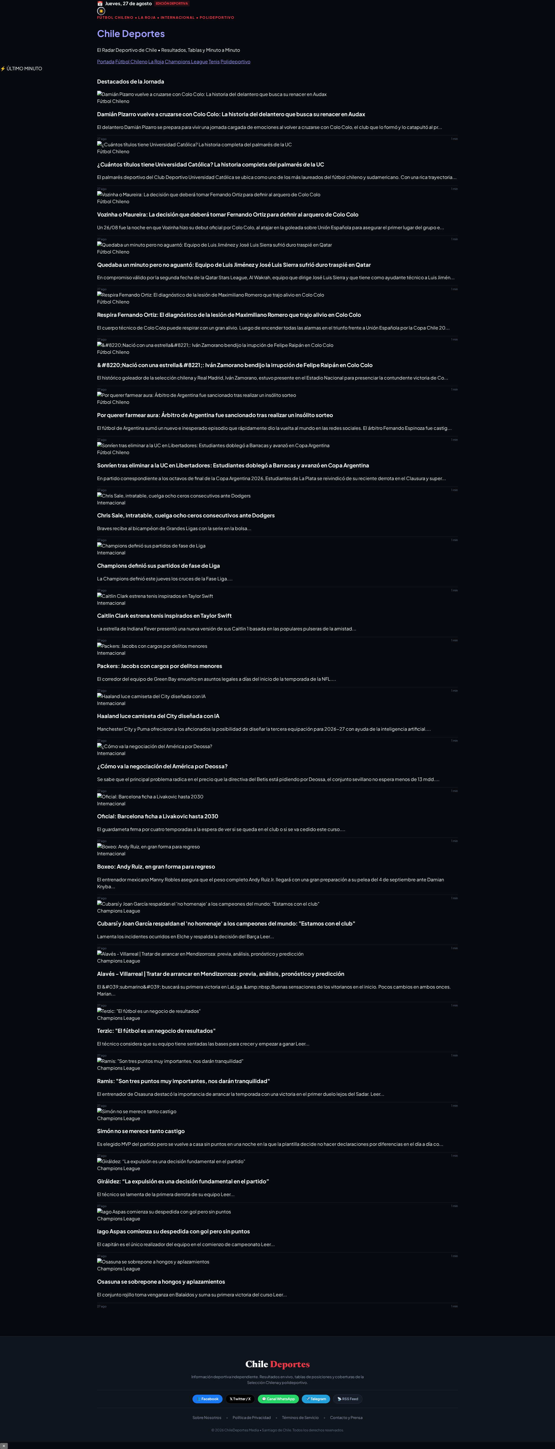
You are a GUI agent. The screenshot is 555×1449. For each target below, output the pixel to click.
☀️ (101, 11)
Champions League (186, 61)
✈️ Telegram (316, 1399)
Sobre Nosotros (207, 1417)
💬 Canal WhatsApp (278, 1399)
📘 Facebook (208, 1399)
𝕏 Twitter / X (240, 1399)
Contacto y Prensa (346, 1417)
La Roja (156, 61)
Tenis (214, 61)
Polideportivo (235, 61)
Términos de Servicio (300, 1417)
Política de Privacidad (252, 1417)
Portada (105, 61)
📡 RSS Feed (347, 1399)
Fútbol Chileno (131, 61)
